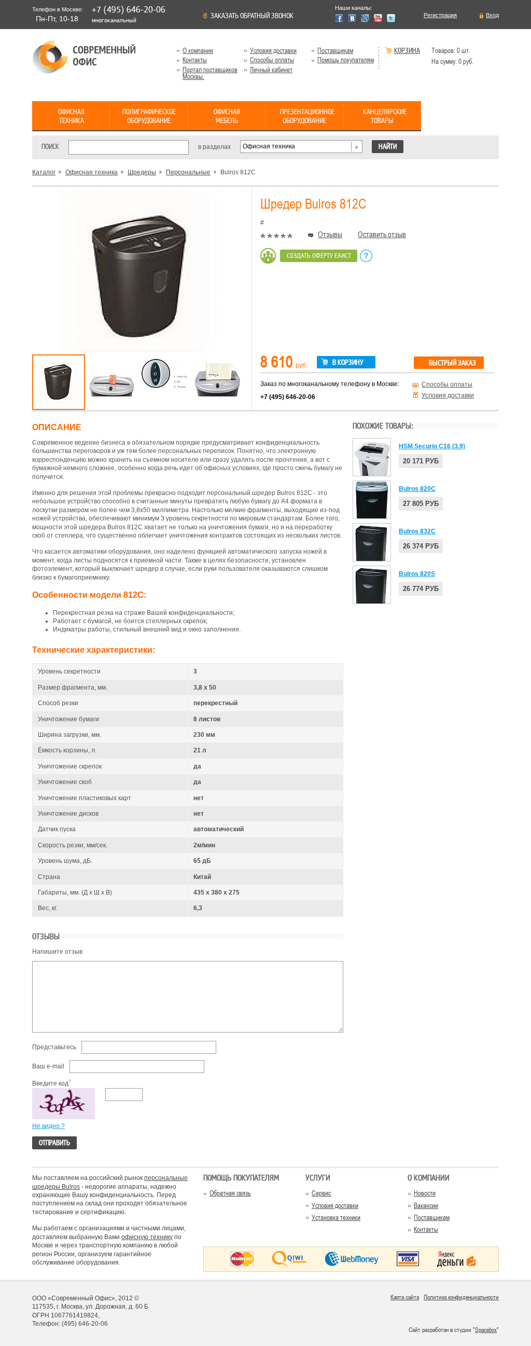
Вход (492, 15)
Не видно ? (48, 1126)
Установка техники (336, 1217)
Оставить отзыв (382, 234)
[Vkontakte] (352, 18)
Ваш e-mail (48, 1066)
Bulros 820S (417, 574)
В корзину (348, 363)
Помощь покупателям (345, 60)
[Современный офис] (84, 56)
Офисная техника (91, 172)
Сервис (321, 1193)
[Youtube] (378, 18)
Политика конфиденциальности (461, 1297)
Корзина (407, 51)
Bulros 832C (417, 531)
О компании (198, 50)
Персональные (188, 172)
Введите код (50, 1083)
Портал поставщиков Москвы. (210, 73)
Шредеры (142, 172)
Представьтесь (54, 1047)
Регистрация (440, 15)
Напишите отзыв (57, 952)
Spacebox (486, 1330)
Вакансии (426, 1206)
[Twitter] (391, 18)
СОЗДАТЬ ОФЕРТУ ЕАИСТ (319, 256)
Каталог (43, 172)
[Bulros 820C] (372, 499)
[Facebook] (339, 18)
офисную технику (147, 1237)
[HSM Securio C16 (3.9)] (372, 457)
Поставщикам (335, 50)
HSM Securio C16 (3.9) (432, 446)
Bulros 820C (417, 488)
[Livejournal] (365, 18)
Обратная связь (230, 1193)
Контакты (195, 60)
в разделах (214, 146)
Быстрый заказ (452, 363)
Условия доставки (273, 50)
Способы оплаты (272, 60)
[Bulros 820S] (372, 585)
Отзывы (330, 234)
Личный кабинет (271, 70)
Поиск (50, 146)
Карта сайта (404, 1297)
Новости (425, 1193)
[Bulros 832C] (372, 542)
